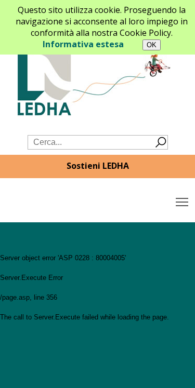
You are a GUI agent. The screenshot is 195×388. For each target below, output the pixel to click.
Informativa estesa (83, 44)
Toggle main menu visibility (182, 201)
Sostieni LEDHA (98, 165)
